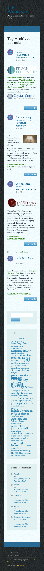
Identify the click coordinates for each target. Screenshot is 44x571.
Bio (16, 552)
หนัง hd (16, 485)
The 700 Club (17, 453)
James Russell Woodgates (20, 384)
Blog (17, 555)
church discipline (17, 353)
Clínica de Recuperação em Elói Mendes (22, 518)
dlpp (13, 370)
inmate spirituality (19, 379)
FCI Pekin (19, 370)
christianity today (19, 343)
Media (9, 555)
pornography (26, 400)
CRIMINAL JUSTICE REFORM (19, 294)
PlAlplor (17, 474)
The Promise (27, 453)
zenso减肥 (17, 496)
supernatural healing (20, 450)
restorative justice (18, 427)
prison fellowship (17, 406)
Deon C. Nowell (21, 365)
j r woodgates (20, 391)
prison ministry (17, 409)
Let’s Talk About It (25, 260)
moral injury (23, 396)
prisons (25, 413)
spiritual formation (18, 444)
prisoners (26, 403)
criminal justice (21, 355)
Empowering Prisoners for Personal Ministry (23, 121)
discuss (16, 506)
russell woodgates (19, 430)
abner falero (14, 339)
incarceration (21, 375)
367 (19, 60)
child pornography (18, 340)
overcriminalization (22, 398)
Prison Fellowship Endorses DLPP (25, 54)
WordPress (20, 565)
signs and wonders (20, 436)
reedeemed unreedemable (19, 417)
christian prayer (21, 350)
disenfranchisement (20, 368)
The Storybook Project (18, 455)
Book (23, 552)
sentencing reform (22, 433)
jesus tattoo (21, 390)
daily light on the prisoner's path (21, 363)
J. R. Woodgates (19, 9)
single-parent (16, 438)
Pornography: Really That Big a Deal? (22, 480)
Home (9, 552)
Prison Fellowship (15, 78)
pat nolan (15, 400)
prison (15, 403)
